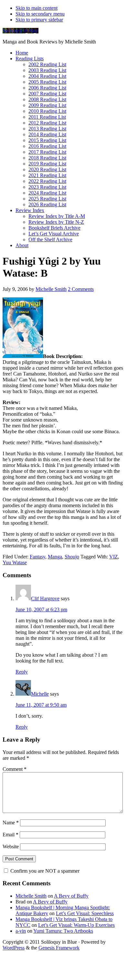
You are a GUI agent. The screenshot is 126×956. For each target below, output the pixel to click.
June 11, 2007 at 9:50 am (41, 705)
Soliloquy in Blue (20, 30)
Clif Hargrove (45, 598)
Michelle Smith (31, 896)
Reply (22, 672)
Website (11, 846)
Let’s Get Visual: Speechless (85, 913)
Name (11, 822)
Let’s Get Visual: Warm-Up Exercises (76, 925)
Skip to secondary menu (40, 14)
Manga (55, 556)
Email (10, 834)
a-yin (21, 931)
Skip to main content (37, 8)
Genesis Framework (58, 947)
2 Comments (81, 289)
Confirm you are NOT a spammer (44, 871)
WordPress (14, 947)
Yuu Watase (15, 562)
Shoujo (72, 556)
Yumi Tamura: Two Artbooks (63, 931)
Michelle (40, 694)
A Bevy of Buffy (71, 896)
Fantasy (37, 556)
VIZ (113, 556)
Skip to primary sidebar (39, 19)
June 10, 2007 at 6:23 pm (41, 609)
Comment (14, 769)
